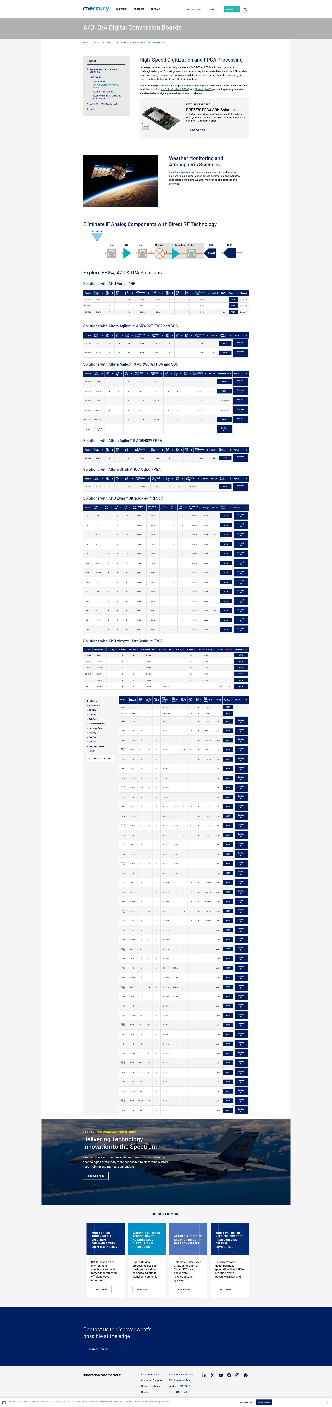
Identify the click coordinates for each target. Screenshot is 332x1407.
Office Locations (150, 1386)
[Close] (328, 1402)
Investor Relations (151, 1374)
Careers (145, 1391)
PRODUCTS (139, 9)
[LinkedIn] (205, 1375)
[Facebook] (229, 1375)
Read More (101, 1289)
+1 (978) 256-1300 (178, 1391)
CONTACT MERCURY (99, 1349)
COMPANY (155, 9)
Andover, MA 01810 (179, 1386)
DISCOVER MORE (197, 130)
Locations (211, 9)
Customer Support (193, 9)
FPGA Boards (99, 81)
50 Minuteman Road (180, 1380)
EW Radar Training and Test (103, 104)
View (233, 299)
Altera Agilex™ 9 (204, 89)
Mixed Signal (122, 42)
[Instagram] (237, 1375)
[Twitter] (213, 1375)
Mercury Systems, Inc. (181, 1374)
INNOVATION (121, 9)
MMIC (92, 109)
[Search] (245, 9)
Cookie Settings (246, 1402)
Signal (109, 42)
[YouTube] (221, 1375)
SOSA (179, 78)
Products (96, 42)
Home (85, 42)
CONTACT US (231, 9)
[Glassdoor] (246, 1375)
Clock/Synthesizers (103, 92)
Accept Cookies (264, 1402)
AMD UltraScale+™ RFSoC (175, 89)
